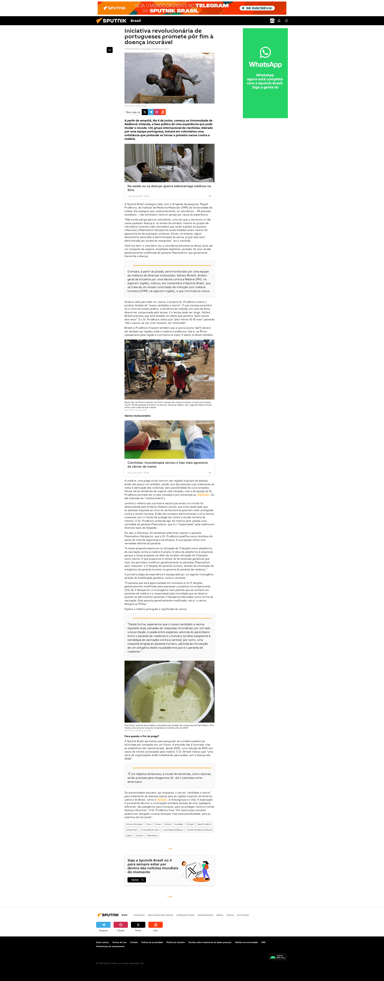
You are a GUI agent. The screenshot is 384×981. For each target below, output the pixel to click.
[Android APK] (277, 957)
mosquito (139, 835)
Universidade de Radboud (173, 830)
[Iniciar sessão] (279, 21)
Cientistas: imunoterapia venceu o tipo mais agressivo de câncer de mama (168, 464)
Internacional (205, 915)
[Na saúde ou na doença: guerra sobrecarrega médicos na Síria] (169, 163)
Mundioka (139, 915)
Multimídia (243, 915)
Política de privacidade (152, 942)
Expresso (203, 494)
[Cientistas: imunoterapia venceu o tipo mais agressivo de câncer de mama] (169, 439)
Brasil (219, 915)
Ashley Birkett (131, 830)
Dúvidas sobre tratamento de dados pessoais (209, 942)
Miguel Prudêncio (204, 824)
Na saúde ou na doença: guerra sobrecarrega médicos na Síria (169, 188)
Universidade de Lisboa (150, 830)
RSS (263, 942)
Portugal (189, 824)
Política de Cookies (175, 942)
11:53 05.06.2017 (132, 49)
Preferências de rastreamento (110, 946)
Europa (158, 824)
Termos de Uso (119, 942)
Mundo (148, 824)
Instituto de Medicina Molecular (199, 830)
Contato (134, 942)
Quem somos (102, 942)
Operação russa (185, 915)
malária (129, 835)
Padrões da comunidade (246, 942)
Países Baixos (152, 835)
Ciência (230, 915)
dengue (161, 799)
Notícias (167, 824)
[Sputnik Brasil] (112, 24)
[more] (210, 196)
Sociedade (179, 824)
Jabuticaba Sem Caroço (160, 915)
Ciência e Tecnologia (134, 824)
